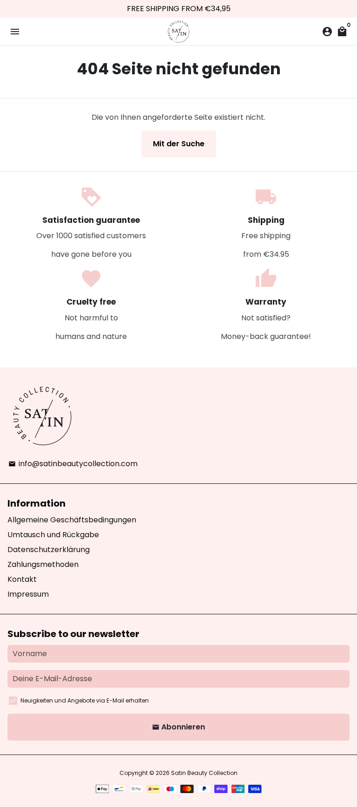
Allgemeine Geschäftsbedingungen (71, 519)
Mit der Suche (179, 143)
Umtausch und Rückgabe (53, 534)
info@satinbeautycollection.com (73, 463)
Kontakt (22, 579)
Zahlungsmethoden (43, 564)
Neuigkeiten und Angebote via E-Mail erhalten (84, 700)
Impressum (28, 594)
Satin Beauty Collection (204, 773)
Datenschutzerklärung (48, 549)
